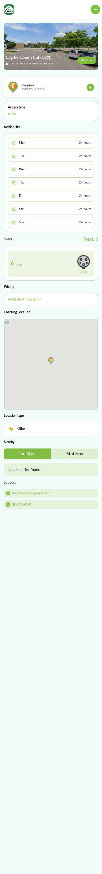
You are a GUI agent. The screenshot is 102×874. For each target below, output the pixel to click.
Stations (74, 454)
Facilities (27, 454)
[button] (51, 360)
